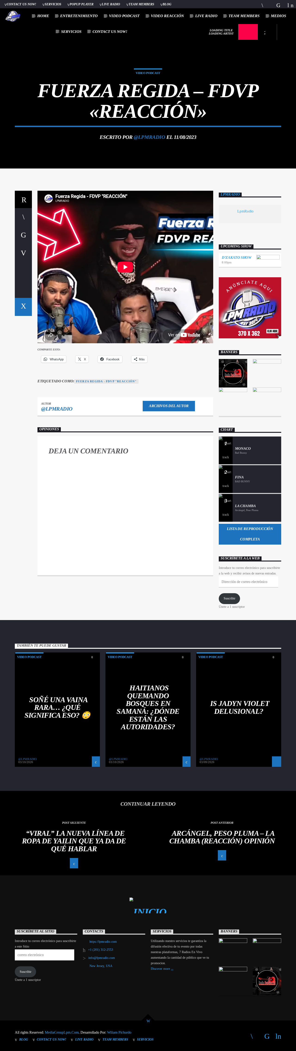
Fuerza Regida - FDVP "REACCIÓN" (106, 381)
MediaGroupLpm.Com (62, 1032)
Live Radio (111, 4)
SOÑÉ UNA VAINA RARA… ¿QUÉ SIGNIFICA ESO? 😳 (57, 707)
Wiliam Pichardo (119, 1032)
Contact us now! (21, 4)
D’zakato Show (236, 257)
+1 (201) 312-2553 (100, 949)
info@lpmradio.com (101, 958)
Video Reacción (167, 16)
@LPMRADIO (149, 137)
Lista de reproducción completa (250, 534)
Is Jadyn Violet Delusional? (239, 707)
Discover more (161, 968)
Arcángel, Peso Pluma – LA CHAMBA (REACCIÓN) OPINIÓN (222, 837)
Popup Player (81, 4)
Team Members (141, 4)
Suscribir (229, 598)
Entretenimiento (79, 16)
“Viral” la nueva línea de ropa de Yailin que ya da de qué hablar (74, 841)
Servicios (53, 4)
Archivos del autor (169, 406)
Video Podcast (124, 16)
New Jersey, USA (100, 966)
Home (43, 16)
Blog (167, 4)
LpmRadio (230, 194)
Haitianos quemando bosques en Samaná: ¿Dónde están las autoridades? (148, 707)
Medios (278, 16)
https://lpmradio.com (103, 941)
